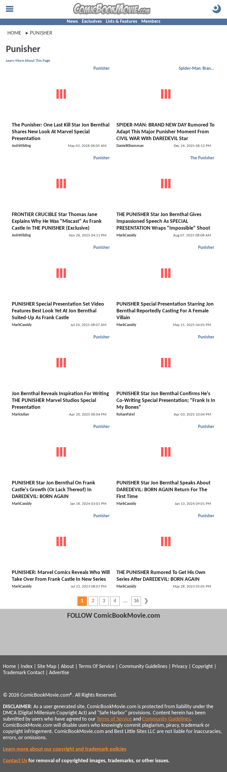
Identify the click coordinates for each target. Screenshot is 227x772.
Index (27, 666)
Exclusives (92, 21)
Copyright (202, 666)
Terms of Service (114, 719)
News (72, 21)
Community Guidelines (143, 666)
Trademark (14, 672)
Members (150, 21)
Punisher (101, 69)
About (67, 666)
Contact (35, 672)
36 (136, 601)
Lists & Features (121, 21)
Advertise (59, 672)
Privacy (179, 666)
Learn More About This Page (28, 61)
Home (14, 33)
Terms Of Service (96, 666)
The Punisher (202, 158)
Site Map (46, 666)
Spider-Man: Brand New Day (197, 69)
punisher (41, 33)
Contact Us (15, 760)
